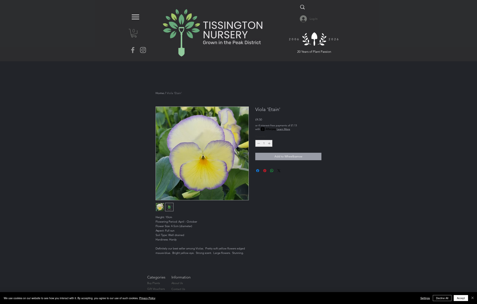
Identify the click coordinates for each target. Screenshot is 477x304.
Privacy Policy (147, 298)
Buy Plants (153, 283)
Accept (461, 298)
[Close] (472, 298)
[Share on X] (279, 170)
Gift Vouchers (156, 289)
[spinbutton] (263, 143)
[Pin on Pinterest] (265, 170)
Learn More (283, 129)
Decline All (442, 298)
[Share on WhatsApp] (272, 170)
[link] (134, 33)
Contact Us (178, 289)
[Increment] (269, 143)
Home (160, 93)
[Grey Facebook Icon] (133, 50)
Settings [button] (425, 298)
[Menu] (134, 17)
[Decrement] (258, 143)
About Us (177, 283)
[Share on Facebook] (257, 170)
